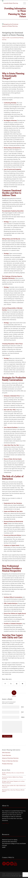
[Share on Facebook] (5, 684)
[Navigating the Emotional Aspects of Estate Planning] (12, 27)
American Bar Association (9, 841)
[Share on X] (11, 684)
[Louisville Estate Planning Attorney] (11, 3)
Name (22, 707)
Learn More (5, 823)
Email (22, 712)
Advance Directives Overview (10, 758)
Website (22, 717)
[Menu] (24, 3)
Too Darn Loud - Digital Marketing (19, 875)
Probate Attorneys (7, 763)
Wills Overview (6, 752)
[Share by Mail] (22, 684)
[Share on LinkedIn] (17, 684)
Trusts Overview (6, 755)
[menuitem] (24, 3)
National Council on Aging (9, 839)
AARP (3, 847)
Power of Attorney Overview (10, 761)
